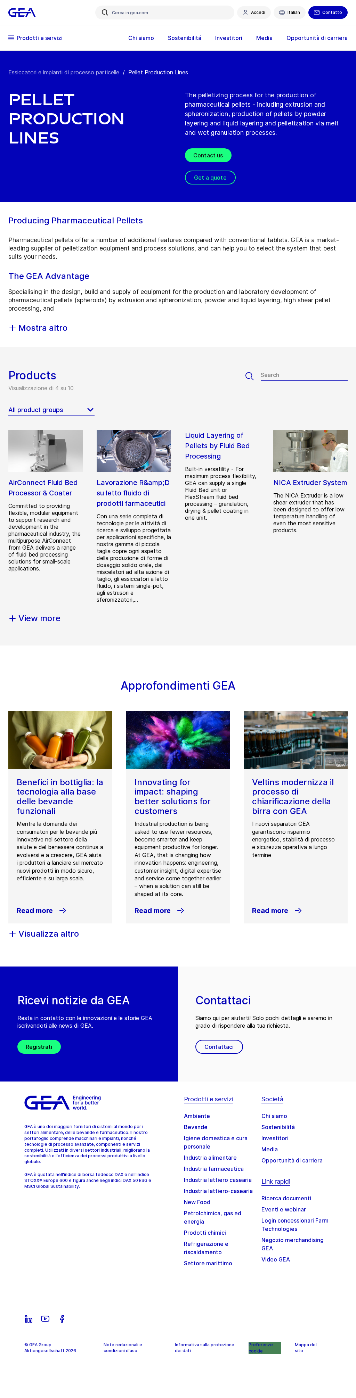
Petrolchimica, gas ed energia (212, 1217)
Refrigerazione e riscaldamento (206, 1248)
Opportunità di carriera (292, 1160)
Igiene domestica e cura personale (216, 1142)
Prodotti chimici (205, 1232)
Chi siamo (274, 1115)
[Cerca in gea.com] (105, 12)
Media (269, 1149)
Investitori (275, 1138)
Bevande (196, 1127)
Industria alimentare (210, 1157)
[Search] (253, 376)
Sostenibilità (278, 1127)
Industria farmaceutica (214, 1168)
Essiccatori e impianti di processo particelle (63, 72)
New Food (197, 1202)
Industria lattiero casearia (218, 1179)
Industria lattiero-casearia (218, 1190)
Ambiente (197, 1115)
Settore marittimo (208, 1263)
